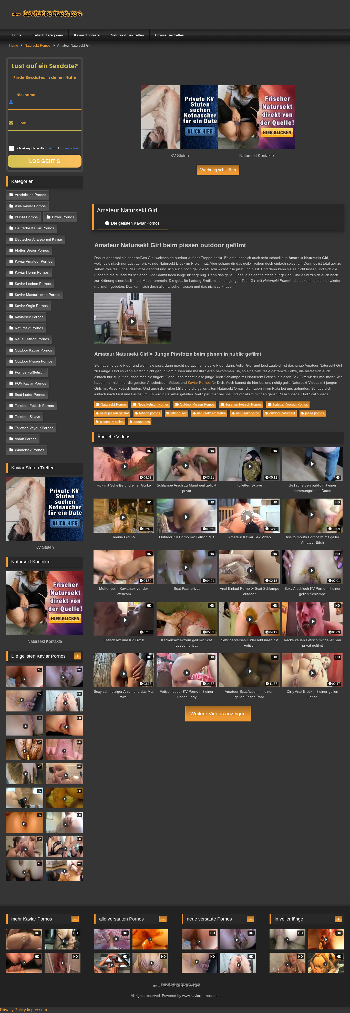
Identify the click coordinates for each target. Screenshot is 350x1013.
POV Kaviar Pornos (30, 383)
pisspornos (142, 422)
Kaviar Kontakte (87, 35)
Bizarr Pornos (63, 217)
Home (17, 35)
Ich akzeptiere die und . (48, 148)
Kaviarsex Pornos (29, 317)
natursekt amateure (211, 413)
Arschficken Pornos (30, 195)
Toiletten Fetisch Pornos (243, 404)
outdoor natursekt (282, 413)
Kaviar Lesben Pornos (33, 284)
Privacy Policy (13, 1010)
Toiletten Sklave (27, 417)
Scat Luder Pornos (30, 394)
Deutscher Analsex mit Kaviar (38, 239)
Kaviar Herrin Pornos (32, 272)
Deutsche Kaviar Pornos (34, 228)
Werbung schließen (218, 170)
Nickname (26, 94)
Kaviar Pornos (199, 382)
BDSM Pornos (26, 217)
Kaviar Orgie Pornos (31, 306)
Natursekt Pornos (37, 45)
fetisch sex (178, 413)
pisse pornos (314, 413)
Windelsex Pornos (29, 450)
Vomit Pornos (25, 439)
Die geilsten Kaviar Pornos (135, 223)
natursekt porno (247, 413)
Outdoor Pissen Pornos (197, 404)
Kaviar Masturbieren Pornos (37, 295)
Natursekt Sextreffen (127, 35)
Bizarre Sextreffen (169, 35)
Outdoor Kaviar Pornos (33, 350)
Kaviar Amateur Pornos (33, 261)
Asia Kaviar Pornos (30, 206)
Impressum (37, 1010)
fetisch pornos (149, 413)
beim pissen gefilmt (114, 413)
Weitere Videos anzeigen (218, 713)
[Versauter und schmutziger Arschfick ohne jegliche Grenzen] (150, 939)
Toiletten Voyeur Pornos (290, 404)
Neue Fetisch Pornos (153, 404)
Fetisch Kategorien (48, 35)
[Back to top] (334, 998)
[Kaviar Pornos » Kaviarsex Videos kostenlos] (44, 14)
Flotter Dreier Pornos (32, 250)
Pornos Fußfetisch (30, 372)
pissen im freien (111, 422)
